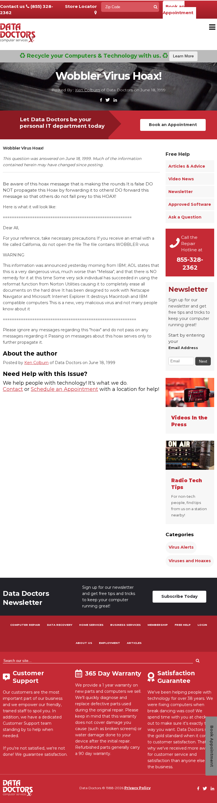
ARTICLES (134, 642)
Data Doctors (18, 788)
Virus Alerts (181, 547)
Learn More (183, 56)
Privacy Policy (137, 788)
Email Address (183, 347)
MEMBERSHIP (157, 624)
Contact (13, 389)
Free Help (178, 154)
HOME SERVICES (91, 624)
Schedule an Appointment (64, 389)
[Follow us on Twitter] (107, 100)
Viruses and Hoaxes (190, 560)
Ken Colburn (87, 89)
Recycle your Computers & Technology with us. (109, 55)
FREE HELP (183, 624)
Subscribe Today (179, 596)
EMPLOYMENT (109, 642)
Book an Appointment (178, 9)
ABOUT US (84, 642)
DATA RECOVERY (59, 624)
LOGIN (202, 624)
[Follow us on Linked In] (115, 100)
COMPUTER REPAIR (25, 624)
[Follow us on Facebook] (101, 100)
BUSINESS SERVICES (125, 624)
